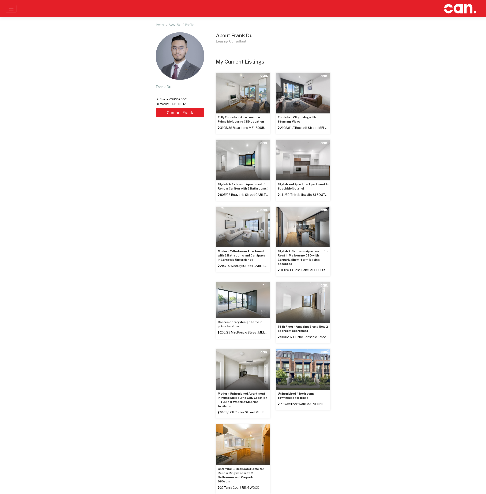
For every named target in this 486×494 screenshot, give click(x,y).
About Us (175, 24)
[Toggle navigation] (11, 9)
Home (160, 24)
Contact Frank (180, 112)
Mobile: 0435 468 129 (173, 103)
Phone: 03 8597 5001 (174, 99)
